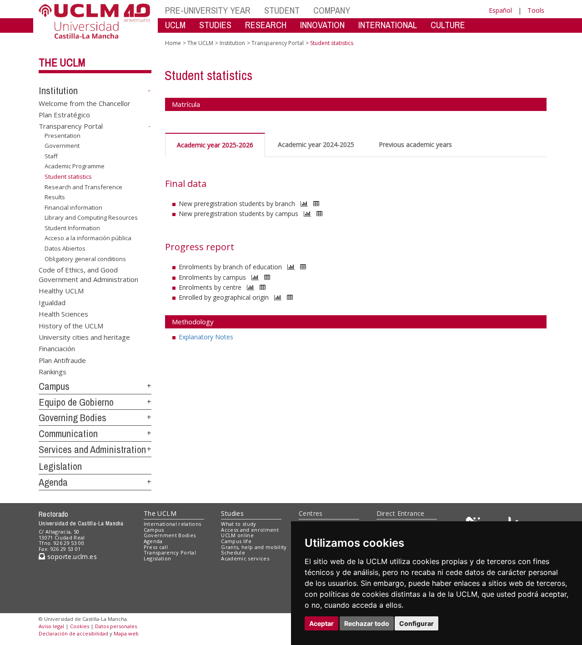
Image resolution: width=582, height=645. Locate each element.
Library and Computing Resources (91, 217)
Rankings (52, 371)
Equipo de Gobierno (76, 402)
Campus (54, 386)
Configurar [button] (416, 623)
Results (55, 197)
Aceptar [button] (321, 623)
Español (500, 10)
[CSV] (316, 203)
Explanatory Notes (206, 337)
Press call (156, 547)
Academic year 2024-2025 (316, 144)
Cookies (79, 626)
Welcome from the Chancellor (84, 102)
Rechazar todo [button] (366, 623)
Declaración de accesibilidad (73, 633)
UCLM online (237, 535)
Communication (68, 433)
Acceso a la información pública (88, 238)
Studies (232, 513)
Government (62, 145)
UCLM (175, 25)
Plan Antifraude (62, 359)
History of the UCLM (71, 325)
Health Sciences (63, 313)
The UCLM (62, 62)
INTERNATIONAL (387, 25)
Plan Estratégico (64, 114)
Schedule (233, 552)
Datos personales (116, 626)
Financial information (73, 207)
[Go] (304, 203)
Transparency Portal (71, 126)
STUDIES (215, 25)
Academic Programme (75, 166)
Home (173, 43)
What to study (238, 523)
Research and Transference (83, 187)
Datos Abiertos (65, 248)
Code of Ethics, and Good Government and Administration (88, 274)
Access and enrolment (250, 529)
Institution (58, 90)
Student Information (72, 228)
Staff (51, 156)
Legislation (60, 466)
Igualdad (52, 302)
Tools (535, 10)
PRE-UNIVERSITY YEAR (208, 10)
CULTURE (448, 25)
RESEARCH (265, 25)
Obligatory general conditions (85, 258)
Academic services (245, 558)
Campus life (236, 541)
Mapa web (126, 633)
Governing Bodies (72, 417)
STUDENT (282, 10)
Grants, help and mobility (253, 547)
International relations (172, 523)
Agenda (53, 482)
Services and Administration (92, 449)
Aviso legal (51, 626)
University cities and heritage (84, 337)
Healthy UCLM (61, 290)
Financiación (57, 348)
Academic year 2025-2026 (215, 145)
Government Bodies (170, 535)
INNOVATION (322, 25)
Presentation (62, 135)
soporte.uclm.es (71, 556)
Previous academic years (415, 144)
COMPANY (331, 10)
